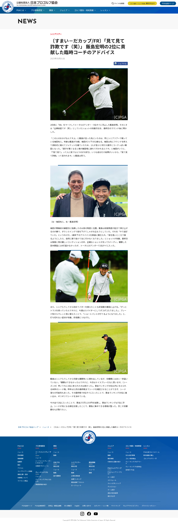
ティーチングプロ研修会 (133, 467)
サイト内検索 (119, 3)
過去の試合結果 (113, 493)
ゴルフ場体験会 (131, 458)
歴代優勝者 (57, 476)
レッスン (146, 446)
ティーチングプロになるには (43, 480)
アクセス (20, 468)
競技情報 (92, 462)
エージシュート (76, 485)
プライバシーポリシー (149, 506)
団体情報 (20, 455)
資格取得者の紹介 (41, 484)
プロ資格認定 (40, 446)
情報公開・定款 (23, 474)
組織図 (20, 462)
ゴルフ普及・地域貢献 (133, 446)
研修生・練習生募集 (54, 506)
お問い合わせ (86, 506)
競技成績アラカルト (77, 482)
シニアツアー (76, 462)
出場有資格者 (75, 476)
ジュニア (111, 446)
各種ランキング (76, 479)
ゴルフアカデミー (150, 458)
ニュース (20, 452)
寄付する (142, 3)
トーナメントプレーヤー (43, 453)
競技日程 (56, 466)
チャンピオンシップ (114, 483)
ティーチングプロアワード (133, 462)
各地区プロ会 (130, 470)
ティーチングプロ (41, 472)
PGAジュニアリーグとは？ (115, 473)
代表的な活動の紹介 (114, 462)
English (77, 506)
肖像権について (23, 478)
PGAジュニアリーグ (115, 468)
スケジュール (112, 480)
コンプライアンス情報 (25, 471)
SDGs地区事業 (130, 455)
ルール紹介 (111, 477)
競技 (55, 446)
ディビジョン (112, 486)
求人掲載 (68, 506)
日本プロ (56, 462)
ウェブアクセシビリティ (131, 506)
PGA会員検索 (40, 506)
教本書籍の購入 (148, 455)
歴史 (19, 465)
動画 (54, 455)
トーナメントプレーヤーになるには (43, 462)
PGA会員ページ (168, 3)
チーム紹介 (111, 490)
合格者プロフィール (42, 466)
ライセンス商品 (23, 481)
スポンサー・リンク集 (101, 506)
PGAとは (21, 446)
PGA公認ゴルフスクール (151, 452)
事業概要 (20, 458)
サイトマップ (115, 506)
